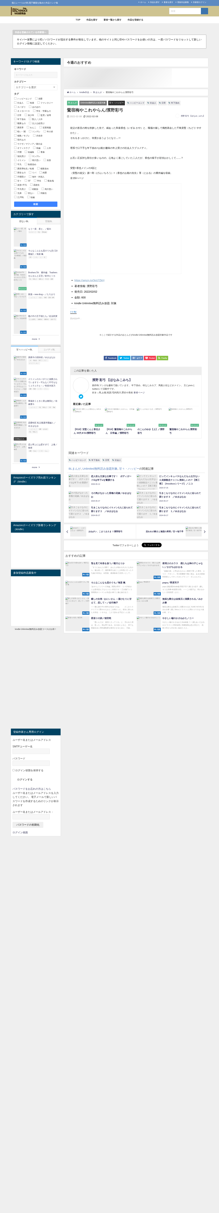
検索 (35, 204)
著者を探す (168, 2)
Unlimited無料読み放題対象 (93, 103)
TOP (78, 20)
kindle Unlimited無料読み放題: (92, 303)
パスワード (19, 758)
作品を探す (155, 2)
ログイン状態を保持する (29, 770)
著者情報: (80, 286)
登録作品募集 (183, 2)
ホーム (143, 2)
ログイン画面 (20, 832)
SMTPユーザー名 (23, 746)
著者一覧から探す (113, 20)
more (34, 339)
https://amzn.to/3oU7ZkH (89, 280)
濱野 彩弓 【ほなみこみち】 (193, 116)
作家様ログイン (199, 2)
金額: (77, 297)
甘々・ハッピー (116, 103)
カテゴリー (20, 81)
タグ (16, 94)
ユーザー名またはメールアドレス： (33, 812)
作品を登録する (135, 20)
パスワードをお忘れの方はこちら (32, 788)
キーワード (20, 69)
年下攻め (175, 103)
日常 (164, 103)
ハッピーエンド (137, 103)
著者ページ (139, 392)
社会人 (153, 103)
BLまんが (72, 103)
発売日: (78, 291)
